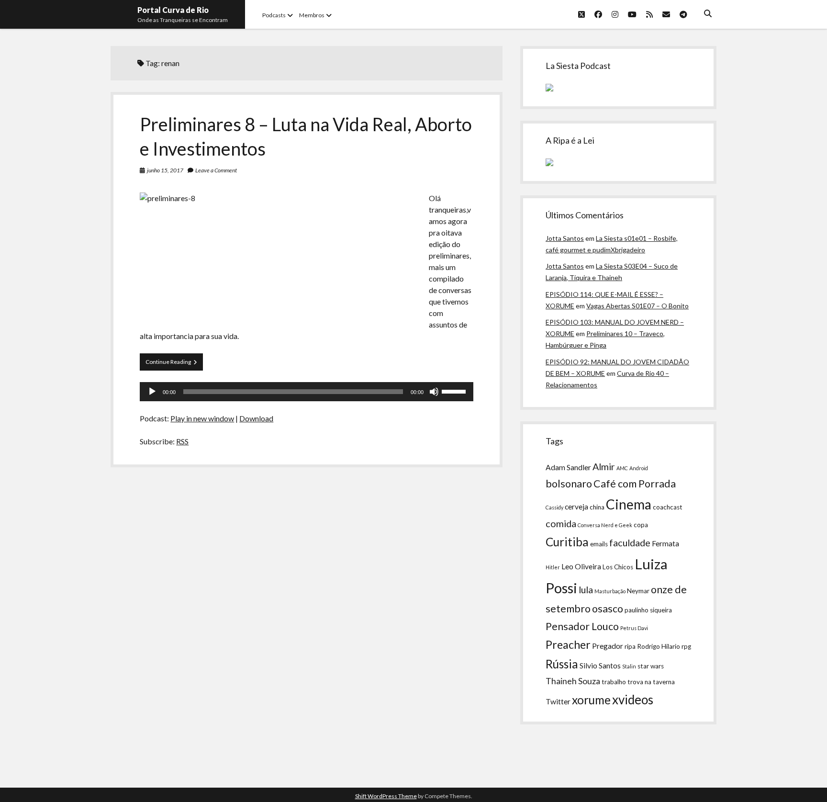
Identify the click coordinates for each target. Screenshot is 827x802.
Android (638, 468)
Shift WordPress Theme (386, 796)
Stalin (629, 666)
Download (256, 418)
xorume (591, 700)
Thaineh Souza (573, 681)
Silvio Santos (600, 665)
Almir (603, 466)
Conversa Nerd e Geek (605, 525)
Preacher (568, 644)
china (597, 507)
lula (586, 589)
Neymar (638, 591)
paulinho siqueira (648, 610)
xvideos (632, 699)
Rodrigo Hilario (658, 646)
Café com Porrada (634, 483)
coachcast (667, 507)
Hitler (553, 567)
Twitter (558, 701)
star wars (650, 666)
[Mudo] (434, 391)
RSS (182, 441)
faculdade (629, 542)
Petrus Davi (634, 628)
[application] (306, 391)
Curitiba (567, 542)
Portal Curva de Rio (173, 9)
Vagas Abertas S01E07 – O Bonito (637, 306)
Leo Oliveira (581, 566)
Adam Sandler (568, 467)
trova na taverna (651, 682)
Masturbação (610, 591)
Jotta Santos (565, 238)
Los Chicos (618, 567)
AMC (622, 468)
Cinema (628, 504)
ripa (630, 646)
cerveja (576, 506)
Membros (311, 15)
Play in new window (202, 418)
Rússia (562, 664)
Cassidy (554, 507)
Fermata (665, 543)
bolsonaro (569, 483)
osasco (607, 608)
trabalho (614, 682)
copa (641, 525)
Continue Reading (174, 364)
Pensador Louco (582, 626)
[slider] (455, 390)
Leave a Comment (216, 170)
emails (599, 544)
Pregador (607, 646)
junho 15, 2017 (165, 170)
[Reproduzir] (152, 391)
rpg (686, 646)
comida (561, 523)
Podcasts (274, 15)
